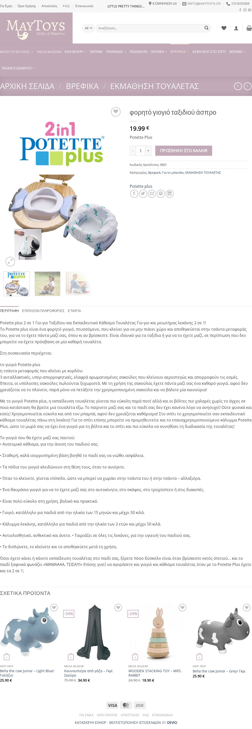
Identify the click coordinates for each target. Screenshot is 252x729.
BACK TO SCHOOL (15, 52)
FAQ (66, 6)
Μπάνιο (236, 52)
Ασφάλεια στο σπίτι (209, 52)
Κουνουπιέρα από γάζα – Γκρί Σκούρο (88, 673)
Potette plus (141, 186)
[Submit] (206, 28)
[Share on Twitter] (143, 194)
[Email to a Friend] (152, 194)
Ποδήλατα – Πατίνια (147, 52)
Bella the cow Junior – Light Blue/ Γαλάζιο (27, 673)
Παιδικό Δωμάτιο (17, 68)
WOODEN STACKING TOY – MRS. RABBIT (155, 673)
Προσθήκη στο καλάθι (183, 150)
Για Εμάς (6, 6)
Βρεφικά (178, 52)
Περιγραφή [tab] (9, 311)
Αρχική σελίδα (27, 86)
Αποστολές (49, 6)
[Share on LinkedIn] (170, 194)
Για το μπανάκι (173, 172)
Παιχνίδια (114, 52)
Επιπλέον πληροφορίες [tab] (43, 311)
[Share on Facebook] (134, 194)
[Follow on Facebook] (240, 10)
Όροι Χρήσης (27, 6)
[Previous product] (247, 86)
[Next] (113, 187)
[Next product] (238, 86)
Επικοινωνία (84, 6)
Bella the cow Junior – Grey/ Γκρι (219, 671)
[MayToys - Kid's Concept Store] (37, 28)
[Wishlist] (223, 28)
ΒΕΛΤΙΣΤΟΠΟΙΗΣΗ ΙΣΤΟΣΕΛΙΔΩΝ (135, 722)
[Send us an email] (249, 10)
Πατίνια (96, 52)
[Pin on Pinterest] (161, 194)
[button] (236, 28)
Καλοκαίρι (74, 52)
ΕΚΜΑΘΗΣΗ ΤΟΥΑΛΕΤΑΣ (154, 86)
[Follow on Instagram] (244, 10)
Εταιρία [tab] (74, 311)
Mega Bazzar (49, 52)
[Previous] (12, 187)
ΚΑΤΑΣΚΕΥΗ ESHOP (90, 722)
